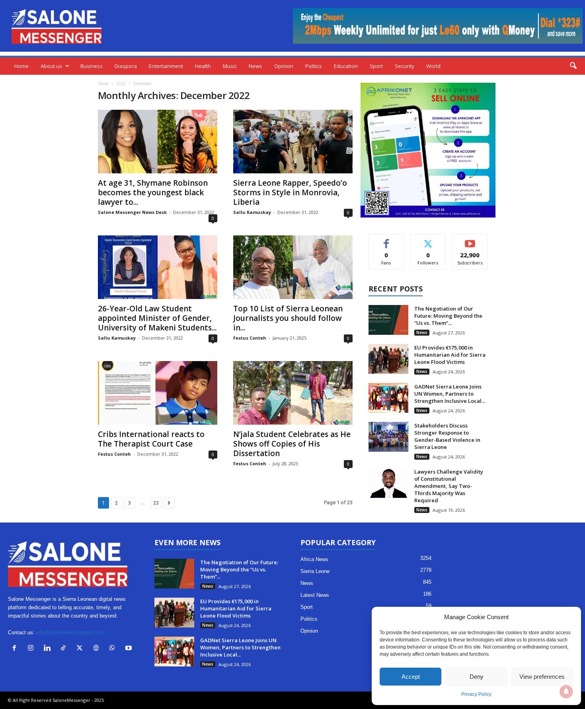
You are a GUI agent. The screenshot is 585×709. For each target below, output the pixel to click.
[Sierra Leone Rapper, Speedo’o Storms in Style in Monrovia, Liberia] (293, 141)
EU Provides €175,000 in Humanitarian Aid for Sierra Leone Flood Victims (450, 354)
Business (91, 66)
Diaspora (126, 66)
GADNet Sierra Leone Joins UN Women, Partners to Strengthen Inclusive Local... (449, 393)
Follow (428, 240)
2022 (121, 83)
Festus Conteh (249, 338)
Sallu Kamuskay (252, 212)
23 (156, 503)
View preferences (542, 676)
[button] (573, 66)
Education (346, 66)
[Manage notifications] (566, 691)
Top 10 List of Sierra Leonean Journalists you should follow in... (288, 318)
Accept (411, 676)
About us (51, 66)
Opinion (283, 66)
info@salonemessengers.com (70, 632)
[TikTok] (65, 649)
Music (230, 66)
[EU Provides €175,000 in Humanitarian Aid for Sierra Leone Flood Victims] (388, 359)
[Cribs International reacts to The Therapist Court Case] (157, 393)
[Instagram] (32, 649)
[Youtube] (129, 649)
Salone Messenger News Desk (132, 212)
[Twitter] (81, 649)
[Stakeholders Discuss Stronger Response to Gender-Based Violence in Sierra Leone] (388, 437)
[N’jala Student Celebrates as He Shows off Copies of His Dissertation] (293, 393)
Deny (477, 676)
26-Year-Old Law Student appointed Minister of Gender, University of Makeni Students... (157, 318)
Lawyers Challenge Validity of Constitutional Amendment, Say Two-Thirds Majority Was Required (448, 486)
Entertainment (166, 66)
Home (21, 66)
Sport (376, 66)
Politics (313, 66)
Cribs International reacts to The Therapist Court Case (151, 439)
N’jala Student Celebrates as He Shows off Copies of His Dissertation (292, 443)
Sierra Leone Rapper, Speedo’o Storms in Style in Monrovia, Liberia (290, 192)
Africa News (314, 559)
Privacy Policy (476, 694)
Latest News (314, 595)
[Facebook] (16, 649)
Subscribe (470, 240)
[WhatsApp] (114, 649)
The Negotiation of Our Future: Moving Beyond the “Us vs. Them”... (448, 315)
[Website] (98, 649)
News (255, 66)
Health (203, 66)
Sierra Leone (315, 571)
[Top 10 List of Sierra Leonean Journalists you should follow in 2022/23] (293, 267)
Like (386, 240)
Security (404, 66)
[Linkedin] (49, 649)
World (433, 66)
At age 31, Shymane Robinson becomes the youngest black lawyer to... (153, 192)
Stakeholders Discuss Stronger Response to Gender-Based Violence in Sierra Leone (447, 436)
